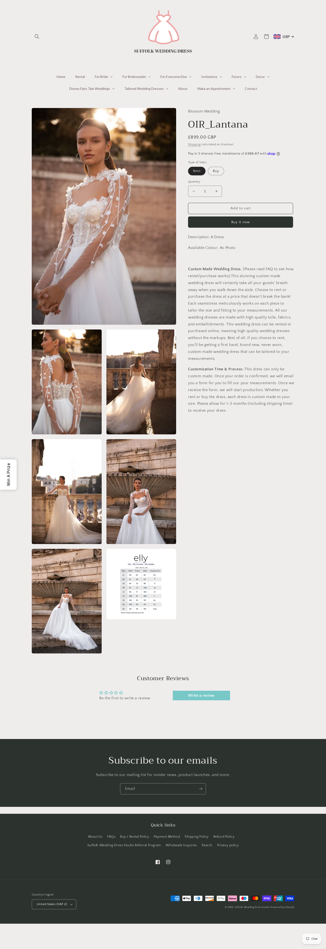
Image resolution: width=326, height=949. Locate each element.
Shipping (194, 144)
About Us (95, 837)
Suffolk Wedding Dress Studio (252, 907)
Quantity (194, 181)
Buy (216, 171)
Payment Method (167, 837)
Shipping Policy (197, 837)
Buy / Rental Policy (134, 837)
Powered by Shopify (282, 907)
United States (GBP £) (52, 904)
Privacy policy (228, 845)
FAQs (111, 837)
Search (207, 845)
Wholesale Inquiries (181, 845)
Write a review (201, 695)
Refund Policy (224, 837)
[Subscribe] (200, 788)
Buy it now (240, 222)
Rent (196, 171)
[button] (37, 36)
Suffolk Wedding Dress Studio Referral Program (124, 845)
